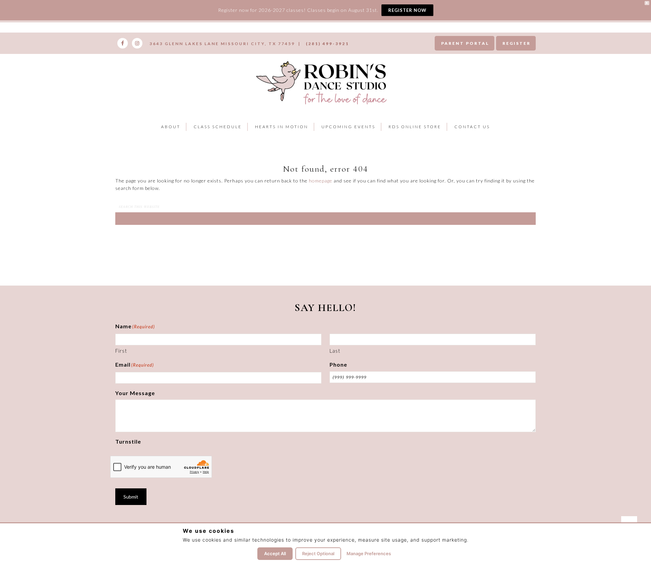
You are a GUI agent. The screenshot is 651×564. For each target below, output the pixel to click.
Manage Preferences (369, 553)
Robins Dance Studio (323, 82)
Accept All (275, 553)
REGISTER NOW (407, 10)
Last (335, 351)
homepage (320, 180)
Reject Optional (318, 553)
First (121, 351)
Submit (130, 497)
